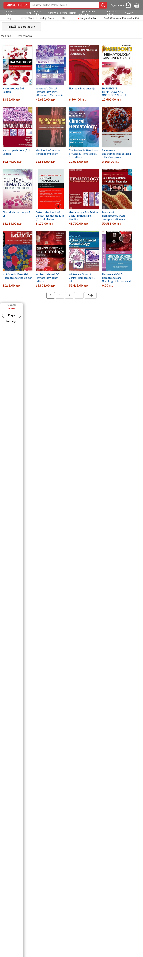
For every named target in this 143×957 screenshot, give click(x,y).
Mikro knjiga (17, 5)
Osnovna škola (26, 18)
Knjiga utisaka (87, 18)
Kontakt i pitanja (111, 12)
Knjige (9, 18)
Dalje (90, 295)
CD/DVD (63, 18)
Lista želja (37, 12)
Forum (63, 12)
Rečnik (72, 12)
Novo (28, 12)
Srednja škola (46, 18)
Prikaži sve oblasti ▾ (21, 27)
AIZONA (129, 12)
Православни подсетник (86, 12)
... (79, 295)
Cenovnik (53, 12)
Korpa (11, 315)
